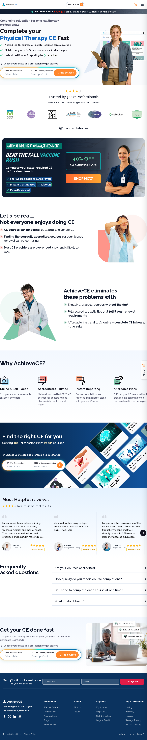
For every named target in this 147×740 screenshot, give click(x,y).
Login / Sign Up (103, 720)
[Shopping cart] (135, 4)
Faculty (77, 712)
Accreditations (50, 716)
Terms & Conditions (12, 734)
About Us (78, 707)
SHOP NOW (83, 178)
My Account (101, 707)
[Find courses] (60, 465)
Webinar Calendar (52, 707)
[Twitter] (9, 716)
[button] (73, 11)
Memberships (50, 712)
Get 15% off (132, 682)
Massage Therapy (133, 720)
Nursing (128, 707)
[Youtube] (19, 716)
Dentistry (129, 716)
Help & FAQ (101, 712)
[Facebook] (4, 716)
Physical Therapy (133, 724)
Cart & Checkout (103, 716)
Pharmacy (129, 712)
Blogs (46, 720)
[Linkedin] (14, 716)
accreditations (72, 128)
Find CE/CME (50, 724)
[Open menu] (142, 4)
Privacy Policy (30, 734)
